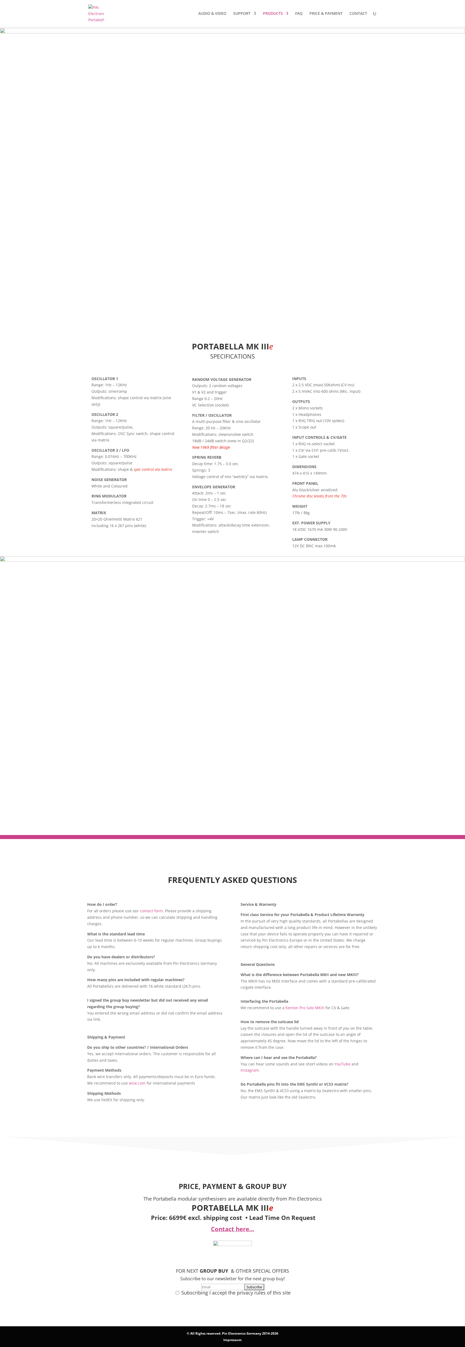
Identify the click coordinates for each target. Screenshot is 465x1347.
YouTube (342, 1064)
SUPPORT (242, 14)
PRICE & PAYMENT (326, 14)
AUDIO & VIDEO (212, 14)
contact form (151, 910)
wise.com (137, 1083)
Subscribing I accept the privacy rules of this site (236, 1292)
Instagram (250, 1070)
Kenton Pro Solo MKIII (305, 1007)
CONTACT (358, 14)
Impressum (232, 1340)
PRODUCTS (273, 14)
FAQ (298, 14)
